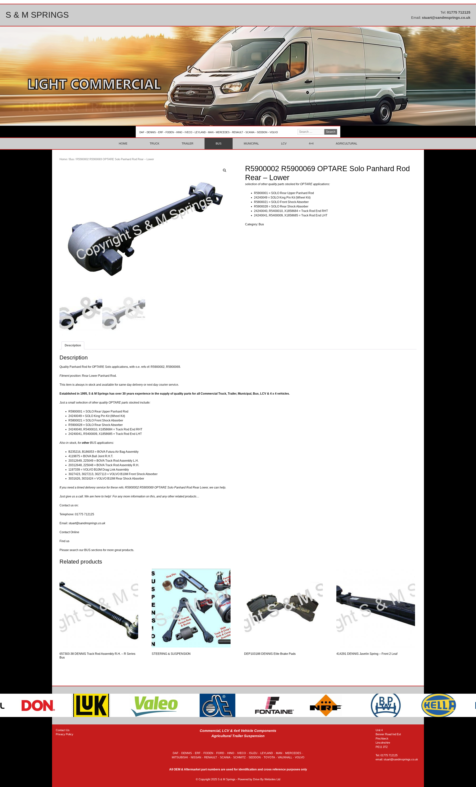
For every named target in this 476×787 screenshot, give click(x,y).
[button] (224, 170)
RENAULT (237, 132)
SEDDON (262, 132)
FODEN (169, 132)
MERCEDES (223, 132)
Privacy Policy (64, 734)
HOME (123, 143)
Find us (64, 541)
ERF (160, 132)
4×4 (311, 143)
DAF (141, 132)
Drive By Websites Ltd (266, 779)
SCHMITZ (239, 757)
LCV (284, 143)
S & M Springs (37, 15)
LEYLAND (200, 132)
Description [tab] (73, 345)
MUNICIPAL (251, 143)
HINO (179, 132)
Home (63, 159)
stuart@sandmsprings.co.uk (446, 18)
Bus (71, 159)
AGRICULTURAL (346, 143)
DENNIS (151, 132)
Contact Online (69, 532)
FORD (220, 753)
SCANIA (250, 132)
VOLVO (274, 132)
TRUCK (154, 143)
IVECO (188, 132)
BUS (218, 143)
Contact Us (63, 730)
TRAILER (187, 143)
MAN (210, 132)
